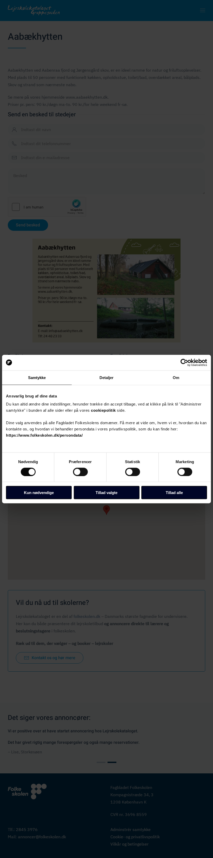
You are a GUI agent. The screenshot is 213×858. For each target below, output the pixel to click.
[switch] (80, 472)
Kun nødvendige (39, 492)
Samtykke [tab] (37, 377)
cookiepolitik (103, 410)
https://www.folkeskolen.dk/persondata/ (44, 435)
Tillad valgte (106, 492)
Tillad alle (174, 492)
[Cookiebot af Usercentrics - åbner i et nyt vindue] (184, 362)
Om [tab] (176, 377)
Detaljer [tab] (106, 377)
